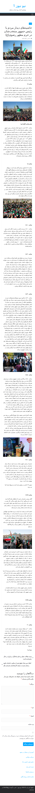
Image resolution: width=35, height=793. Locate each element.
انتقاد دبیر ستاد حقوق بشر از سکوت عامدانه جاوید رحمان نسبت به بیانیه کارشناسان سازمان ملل (17, 664)
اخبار (30, 23)
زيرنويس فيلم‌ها (30, 772)
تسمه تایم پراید (30, 767)
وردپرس (31, 789)
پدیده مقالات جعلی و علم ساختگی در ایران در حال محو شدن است (18, 658)
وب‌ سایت (31, 724)
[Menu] (32, 14)
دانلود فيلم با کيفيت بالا (28, 762)
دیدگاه (31, 684)
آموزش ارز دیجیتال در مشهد (27, 752)
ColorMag (5, 787)
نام (32, 708)
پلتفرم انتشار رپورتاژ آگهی (27, 776)
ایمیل (32, 716)
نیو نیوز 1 (19, 5)
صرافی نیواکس (30, 757)
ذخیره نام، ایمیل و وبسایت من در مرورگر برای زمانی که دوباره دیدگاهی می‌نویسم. (18, 737)
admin (23, 38)
